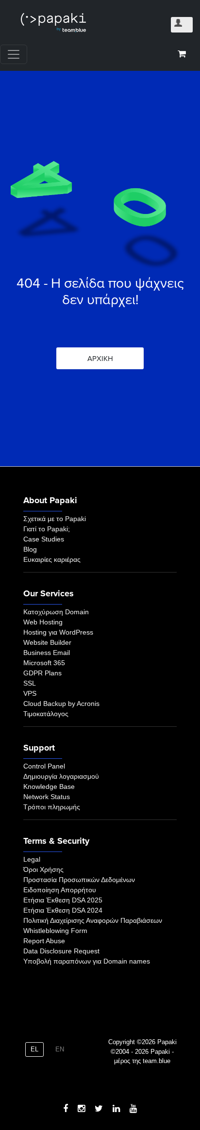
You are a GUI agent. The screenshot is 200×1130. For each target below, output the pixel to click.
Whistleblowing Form (55, 930)
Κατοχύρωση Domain (56, 612)
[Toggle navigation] (13, 54)
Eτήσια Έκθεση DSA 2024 (62, 910)
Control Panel (44, 766)
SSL (29, 683)
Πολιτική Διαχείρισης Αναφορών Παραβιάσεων (92, 920)
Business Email (46, 652)
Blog (30, 549)
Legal (31, 859)
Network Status (46, 797)
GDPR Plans (42, 673)
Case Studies (43, 539)
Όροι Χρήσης (43, 869)
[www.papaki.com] (53, 22)
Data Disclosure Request (61, 951)
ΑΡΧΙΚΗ (100, 358)
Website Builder (47, 642)
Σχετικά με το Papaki (54, 519)
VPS (29, 693)
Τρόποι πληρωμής (51, 807)
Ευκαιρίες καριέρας (52, 559)
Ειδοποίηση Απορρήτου (59, 890)
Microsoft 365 (44, 663)
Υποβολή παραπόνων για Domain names (86, 961)
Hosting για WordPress (58, 632)
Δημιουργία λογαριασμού (61, 776)
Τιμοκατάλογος (45, 714)
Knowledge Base (49, 786)
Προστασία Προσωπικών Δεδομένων (79, 880)
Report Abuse (44, 941)
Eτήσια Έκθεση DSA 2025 (62, 900)
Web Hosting (43, 622)
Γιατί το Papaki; (46, 529)
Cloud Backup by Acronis (61, 703)
